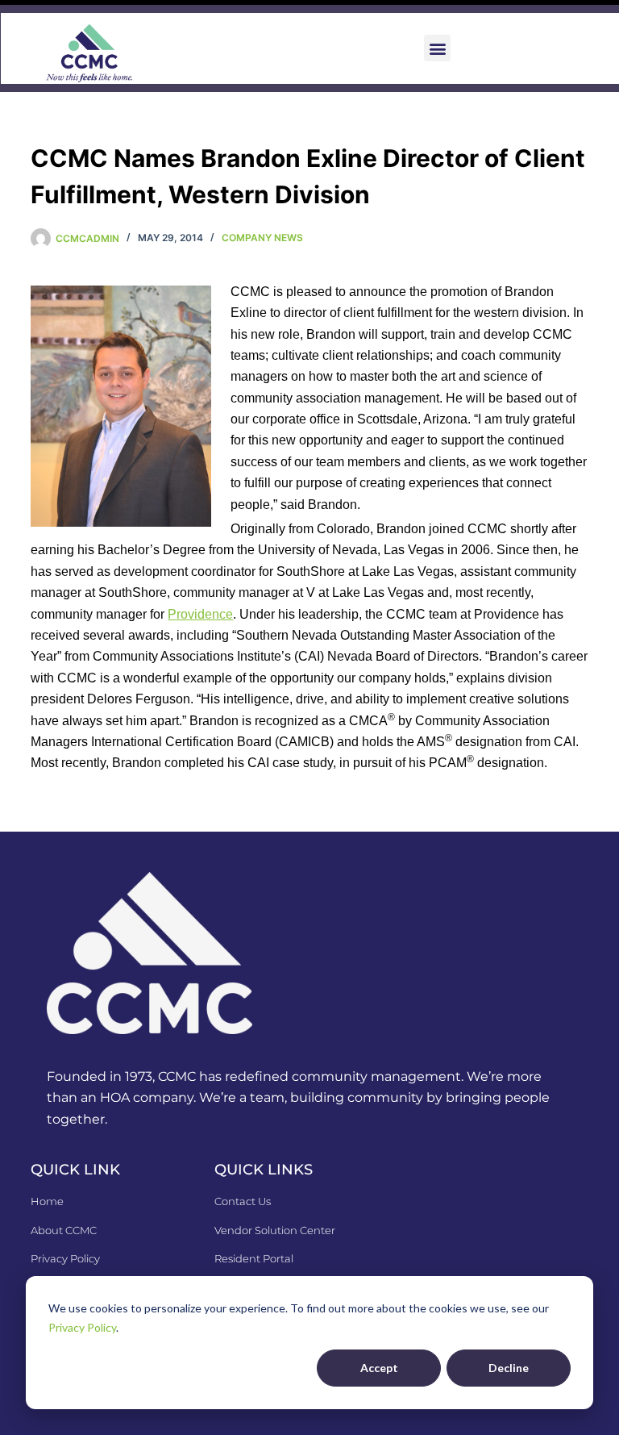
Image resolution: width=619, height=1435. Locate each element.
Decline (508, 1368)
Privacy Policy (82, 1327)
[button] (437, 48)
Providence (200, 614)
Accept (379, 1368)
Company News (262, 238)
